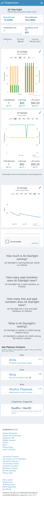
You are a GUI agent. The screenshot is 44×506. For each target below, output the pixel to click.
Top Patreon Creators (11, 456)
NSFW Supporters (9, 487)
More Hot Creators (8, 351)
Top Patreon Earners (10, 461)
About (5, 445)
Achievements (8, 482)
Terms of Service (9, 449)
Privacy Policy (8, 447)
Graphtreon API (8, 438)
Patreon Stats (8, 473)
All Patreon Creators (10, 468)
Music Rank (7, 17)
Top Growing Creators (11, 463)
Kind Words (7, 489)
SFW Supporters (9, 484)
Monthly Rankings (9, 470)
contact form (31, 495)
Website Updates (9, 440)
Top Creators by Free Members (14, 459)
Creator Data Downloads (12, 435)
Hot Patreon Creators (10, 466)
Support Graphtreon (10, 433)
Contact (5, 442)
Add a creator (8, 480)
